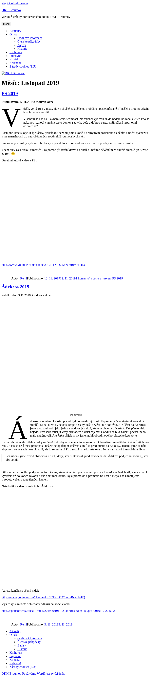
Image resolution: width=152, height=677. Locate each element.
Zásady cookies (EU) (23, 66)
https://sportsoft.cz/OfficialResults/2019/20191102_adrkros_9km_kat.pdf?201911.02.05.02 (58, 610)
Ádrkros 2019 (15, 286)
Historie (22, 48)
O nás (13, 34)
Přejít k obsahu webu (15, 3)
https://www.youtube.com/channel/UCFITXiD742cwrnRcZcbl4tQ (43, 264)
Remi (23, 278)
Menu (6, 23)
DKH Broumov (11, 10)
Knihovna (16, 52)
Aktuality (15, 30)
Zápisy (21, 45)
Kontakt (15, 59)
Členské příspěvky (29, 41)
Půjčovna (15, 55)
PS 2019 (10, 93)
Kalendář (15, 63)
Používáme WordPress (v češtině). (43, 673)
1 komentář (99, 278)
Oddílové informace (29, 38)
